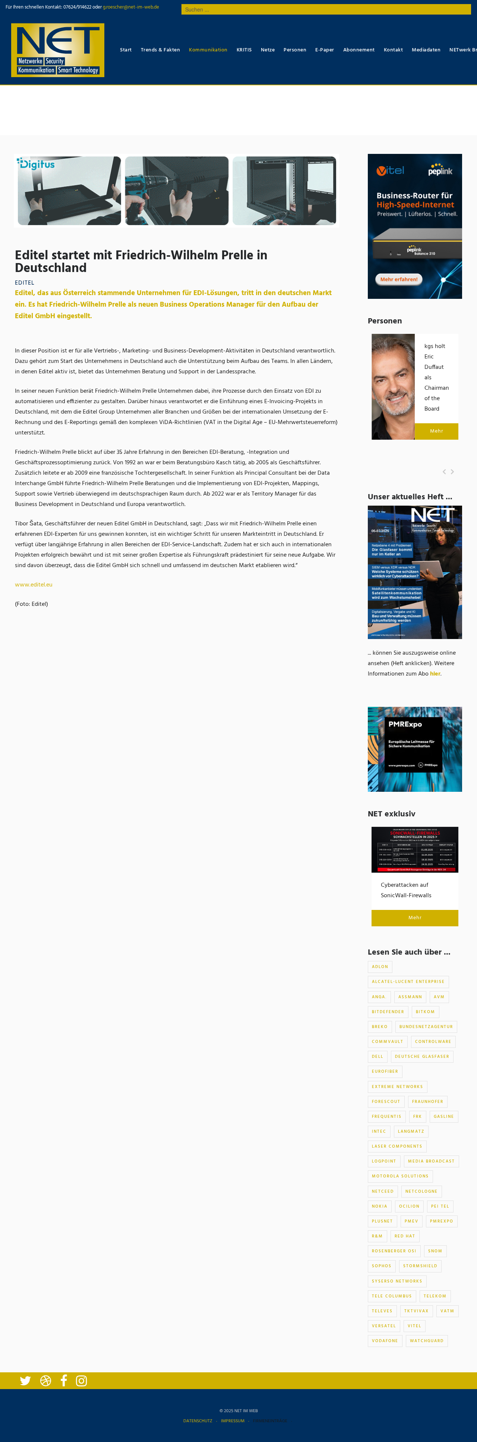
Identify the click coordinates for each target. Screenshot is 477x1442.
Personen (295, 50)
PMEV (411, 1221)
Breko (380, 1027)
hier (435, 674)
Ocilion (409, 1206)
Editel (25, 283)
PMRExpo (442, 1221)
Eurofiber (385, 1071)
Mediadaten (426, 50)
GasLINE (444, 1116)
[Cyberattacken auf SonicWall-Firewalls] (415, 849)
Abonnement (359, 50)
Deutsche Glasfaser (422, 1056)
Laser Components (397, 1146)
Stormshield (420, 1266)
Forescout (386, 1101)
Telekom (435, 1296)
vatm (447, 1311)
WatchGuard (427, 1341)
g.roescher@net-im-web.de (130, 7)
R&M (377, 1236)
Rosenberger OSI (394, 1251)
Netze (268, 50)
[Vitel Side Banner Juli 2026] (415, 226)
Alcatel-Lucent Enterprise (408, 981)
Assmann (410, 997)
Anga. (379, 997)
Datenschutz (197, 1421)
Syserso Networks (397, 1281)
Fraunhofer (427, 1101)
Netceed (383, 1191)
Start (126, 50)
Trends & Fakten (160, 50)
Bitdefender (388, 1012)
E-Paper (324, 50)
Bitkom (425, 1012)
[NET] (57, 50)
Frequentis (387, 1116)
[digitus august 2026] (176, 191)
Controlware (433, 1041)
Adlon (380, 967)
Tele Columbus (392, 1296)
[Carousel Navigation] (448, 472)
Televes (382, 1311)
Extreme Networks (397, 1087)
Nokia (380, 1206)
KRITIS (244, 50)
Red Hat (405, 1236)
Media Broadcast (431, 1161)
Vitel (414, 1326)
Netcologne (421, 1191)
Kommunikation (208, 50)
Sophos (382, 1266)
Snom (435, 1251)
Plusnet (382, 1221)
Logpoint (384, 1161)
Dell (377, 1056)
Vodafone (385, 1341)
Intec (379, 1131)
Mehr (436, 431)
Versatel (384, 1326)
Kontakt (393, 50)
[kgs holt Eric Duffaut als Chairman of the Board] (393, 387)
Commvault (388, 1041)
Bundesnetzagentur (426, 1027)
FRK (417, 1116)
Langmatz (411, 1131)
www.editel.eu (34, 585)
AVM (439, 997)
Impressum (232, 1421)
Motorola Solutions (400, 1176)
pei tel (440, 1206)
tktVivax (416, 1311)
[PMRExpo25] (415, 749)
